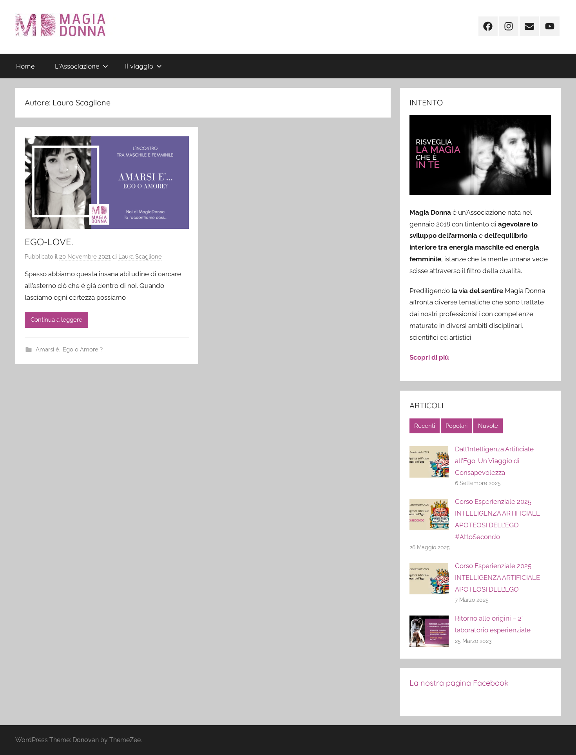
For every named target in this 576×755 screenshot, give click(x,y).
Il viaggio (139, 66)
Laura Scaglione (140, 256)
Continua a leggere (56, 319)
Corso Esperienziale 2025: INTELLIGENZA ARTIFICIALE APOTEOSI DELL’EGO (497, 577)
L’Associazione (77, 66)
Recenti (424, 425)
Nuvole (488, 425)
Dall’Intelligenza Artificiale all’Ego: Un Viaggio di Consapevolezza (494, 460)
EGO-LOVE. (49, 242)
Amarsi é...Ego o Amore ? (69, 349)
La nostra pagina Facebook (459, 683)
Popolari (456, 425)
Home (25, 66)
